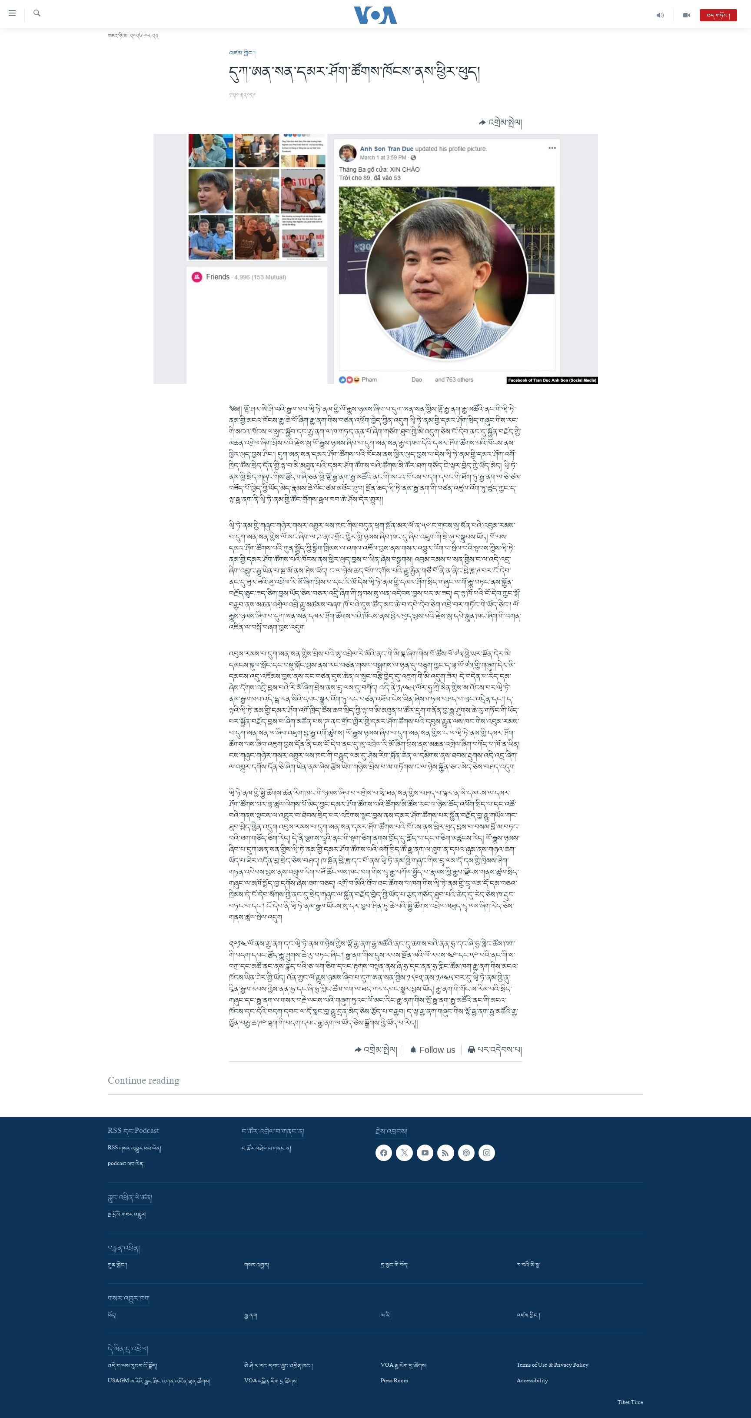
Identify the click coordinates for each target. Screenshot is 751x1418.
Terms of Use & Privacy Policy (552, 1366)
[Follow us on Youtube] (425, 1153)
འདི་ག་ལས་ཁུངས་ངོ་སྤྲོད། (132, 1366)
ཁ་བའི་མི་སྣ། (529, 1265)
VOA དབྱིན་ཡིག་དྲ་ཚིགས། (271, 1382)
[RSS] (445, 1153)
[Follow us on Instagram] (487, 1153)
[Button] (500, 123)
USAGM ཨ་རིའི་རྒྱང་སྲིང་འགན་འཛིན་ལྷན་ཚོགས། (159, 1382)
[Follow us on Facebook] (384, 1153)
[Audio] (660, 15)
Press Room (394, 1382)
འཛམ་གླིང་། (242, 53)
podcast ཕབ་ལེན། (126, 1164)
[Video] (687, 15)
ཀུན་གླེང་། (117, 1265)
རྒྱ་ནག (250, 1315)
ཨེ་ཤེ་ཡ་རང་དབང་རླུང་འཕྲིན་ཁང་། (278, 1366)
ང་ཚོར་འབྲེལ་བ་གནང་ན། (266, 1149)
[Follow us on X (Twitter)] (404, 1153)
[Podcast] (466, 1153)
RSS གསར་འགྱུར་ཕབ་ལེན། (134, 1149)
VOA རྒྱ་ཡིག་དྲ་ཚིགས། (404, 1366)
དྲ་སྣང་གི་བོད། (395, 1265)
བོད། (112, 1315)
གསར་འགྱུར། (256, 1265)
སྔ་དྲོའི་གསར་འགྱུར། (127, 1215)
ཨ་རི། (386, 1315)
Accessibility (532, 1382)
